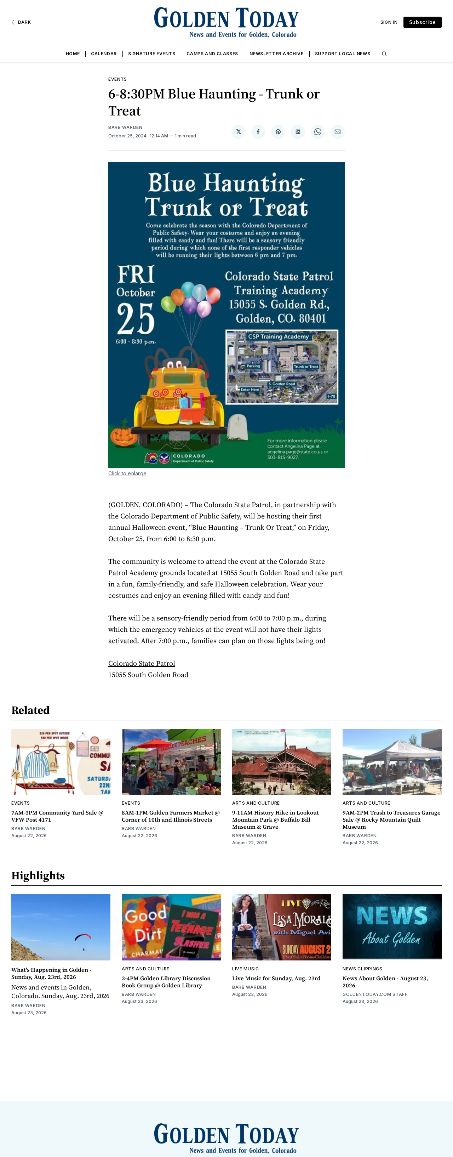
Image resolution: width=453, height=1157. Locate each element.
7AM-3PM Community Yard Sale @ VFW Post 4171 (57, 816)
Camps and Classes (212, 53)
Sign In (389, 22)
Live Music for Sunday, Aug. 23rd (276, 978)
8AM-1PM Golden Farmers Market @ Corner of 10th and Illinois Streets (171, 816)
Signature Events (151, 53)
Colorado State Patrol (141, 663)
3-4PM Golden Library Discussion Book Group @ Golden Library (166, 981)
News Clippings (363, 968)
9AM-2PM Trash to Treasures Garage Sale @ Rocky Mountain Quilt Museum (392, 819)
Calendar (104, 53)
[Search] (384, 54)
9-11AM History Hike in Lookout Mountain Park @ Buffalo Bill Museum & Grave (275, 819)
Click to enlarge (127, 473)
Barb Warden (125, 127)
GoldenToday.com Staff (375, 994)
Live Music (245, 968)
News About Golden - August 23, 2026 (385, 981)
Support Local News (343, 53)
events (117, 79)
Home (73, 53)
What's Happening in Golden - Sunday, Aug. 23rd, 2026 (51, 973)
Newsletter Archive (277, 53)
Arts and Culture (256, 803)
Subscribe (422, 22)
